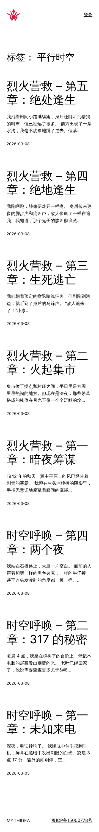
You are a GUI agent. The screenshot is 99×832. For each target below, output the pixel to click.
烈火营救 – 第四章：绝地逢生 (47, 182)
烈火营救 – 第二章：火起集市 (47, 362)
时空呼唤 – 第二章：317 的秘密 (47, 632)
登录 (88, 14)
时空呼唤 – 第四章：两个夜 (47, 542)
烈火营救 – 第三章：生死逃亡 (47, 272)
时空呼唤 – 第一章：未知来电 (47, 722)
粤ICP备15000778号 (71, 820)
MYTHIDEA (18, 820)
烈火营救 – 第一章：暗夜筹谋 (47, 452)
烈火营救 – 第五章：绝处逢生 (47, 92)
